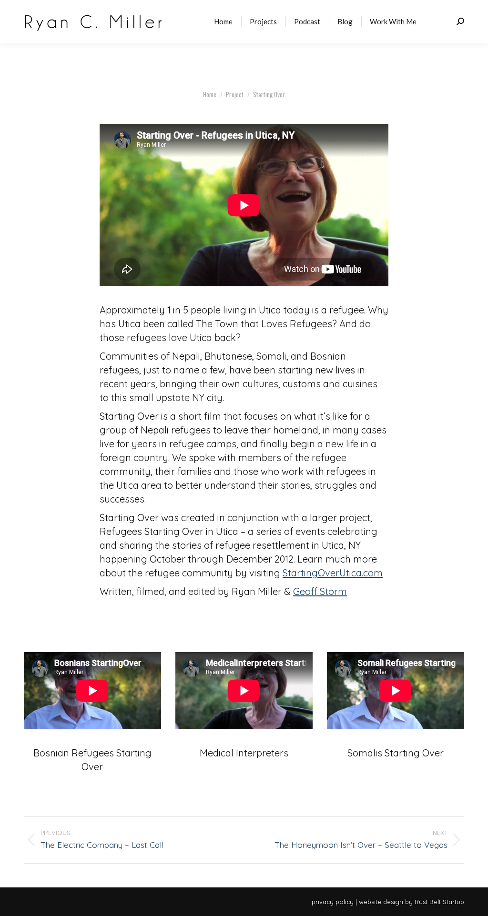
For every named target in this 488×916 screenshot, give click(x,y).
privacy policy (333, 902)
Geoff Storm (320, 591)
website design (381, 902)
